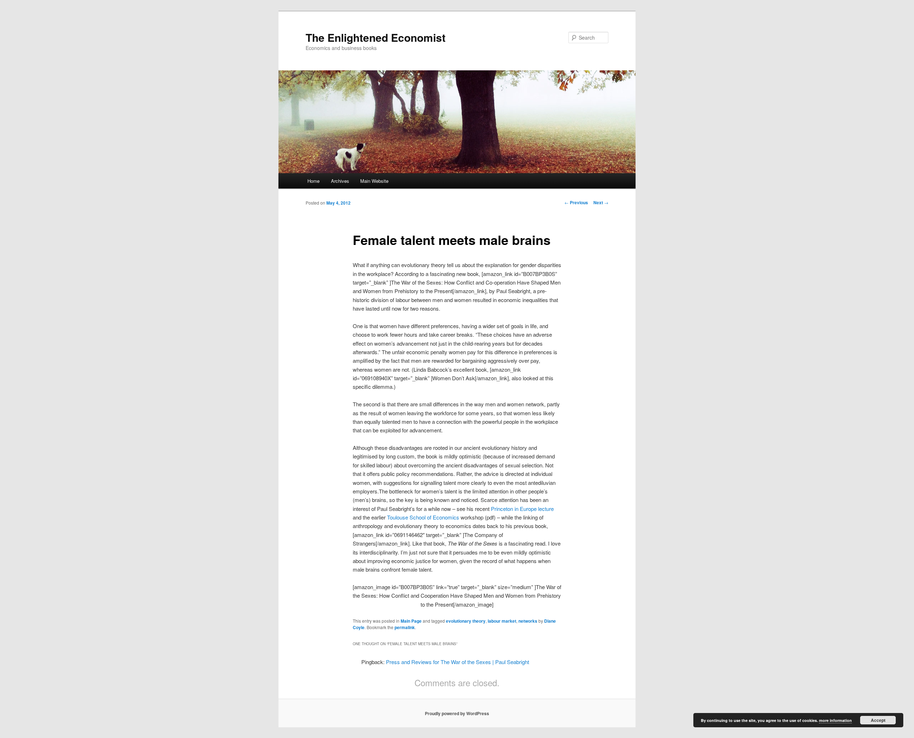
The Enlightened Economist (376, 37)
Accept (878, 720)
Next (600, 202)
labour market (502, 621)
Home (313, 180)
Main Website (374, 180)
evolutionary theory (466, 621)
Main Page (411, 621)
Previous (576, 202)
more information (835, 720)
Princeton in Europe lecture (522, 508)
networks (527, 621)
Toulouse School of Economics (423, 517)
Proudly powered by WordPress (457, 713)
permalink (405, 627)
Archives (340, 180)
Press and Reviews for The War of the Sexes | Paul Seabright (457, 662)
